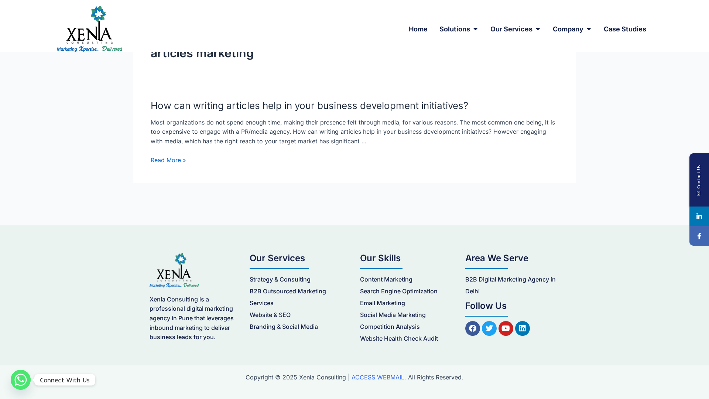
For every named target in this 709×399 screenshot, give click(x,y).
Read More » (168, 160)
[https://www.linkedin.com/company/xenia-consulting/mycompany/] (699, 216)
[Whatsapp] (21, 380)
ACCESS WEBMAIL (378, 377)
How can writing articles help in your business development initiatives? (309, 105)
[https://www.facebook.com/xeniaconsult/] (699, 236)
